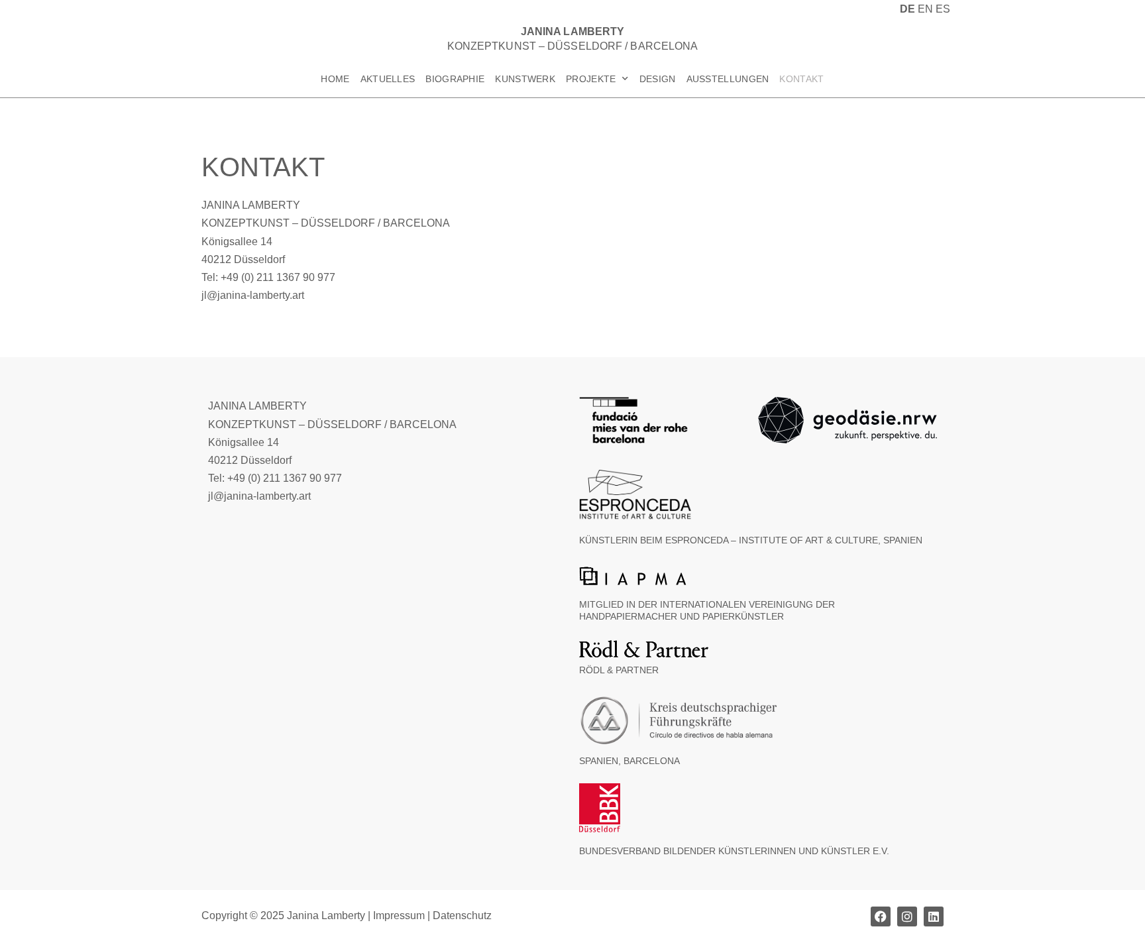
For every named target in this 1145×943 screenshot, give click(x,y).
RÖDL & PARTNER (619, 670)
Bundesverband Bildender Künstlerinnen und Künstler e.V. (734, 851)
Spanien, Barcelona (629, 760)
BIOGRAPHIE (454, 79)
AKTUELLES (387, 79)
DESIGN (657, 79)
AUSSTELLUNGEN (727, 79)
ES (943, 9)
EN (925, 9)
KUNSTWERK (525, 79)
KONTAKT (801, 79)
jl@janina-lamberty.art (252, 295)
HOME (335, 79)
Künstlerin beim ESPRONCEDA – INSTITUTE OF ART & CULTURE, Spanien (750, 540)
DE (907, 9)
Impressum (399, 915)
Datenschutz (462, 915)
